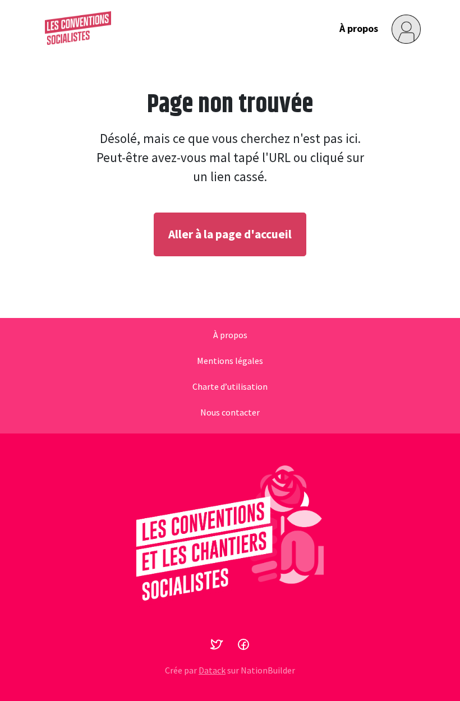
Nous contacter (230, 413)
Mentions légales (230, 361)
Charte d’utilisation (230, 387)
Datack (212, 670)
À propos (358, 28)
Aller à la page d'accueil (230, 234)
